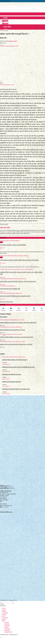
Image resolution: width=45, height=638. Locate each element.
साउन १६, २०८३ (2, 292)
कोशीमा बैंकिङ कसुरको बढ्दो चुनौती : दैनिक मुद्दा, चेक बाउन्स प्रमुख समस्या (18, 282)
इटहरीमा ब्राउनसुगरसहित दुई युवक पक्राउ (11, 382)
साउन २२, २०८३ (2, 284)
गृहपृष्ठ (5, 18)
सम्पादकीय (7, 630)
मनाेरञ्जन (7, 624)
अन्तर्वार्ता (7, 622)
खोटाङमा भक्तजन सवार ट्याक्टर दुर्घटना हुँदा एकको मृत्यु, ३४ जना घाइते (16, 344)
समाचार (5, 21)
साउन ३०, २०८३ (2, 263)
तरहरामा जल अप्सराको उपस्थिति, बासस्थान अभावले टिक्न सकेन (15, 296)
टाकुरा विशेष (7, 27)
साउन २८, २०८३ (2, 277)
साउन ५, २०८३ (2, 299)
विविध (3, 621)
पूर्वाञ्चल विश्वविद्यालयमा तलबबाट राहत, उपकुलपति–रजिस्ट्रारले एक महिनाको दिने (18, 323)
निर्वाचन (5, 24)
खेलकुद (1, 257)
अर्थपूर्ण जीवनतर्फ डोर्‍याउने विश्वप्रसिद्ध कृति (10, 289)
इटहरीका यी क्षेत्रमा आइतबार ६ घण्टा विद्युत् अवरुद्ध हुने (14, 360)
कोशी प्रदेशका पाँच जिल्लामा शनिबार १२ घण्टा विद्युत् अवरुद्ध (16, 389)
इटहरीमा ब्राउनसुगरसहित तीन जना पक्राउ (11, 374)
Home (1, 30)
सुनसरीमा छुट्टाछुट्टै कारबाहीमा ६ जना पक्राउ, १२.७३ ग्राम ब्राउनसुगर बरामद (16, 337)
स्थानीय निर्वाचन (8, 632)
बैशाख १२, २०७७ (3, 43)
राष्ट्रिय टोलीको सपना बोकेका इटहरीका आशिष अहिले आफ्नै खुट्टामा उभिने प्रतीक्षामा (19, 260)
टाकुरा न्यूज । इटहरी (12, 41)
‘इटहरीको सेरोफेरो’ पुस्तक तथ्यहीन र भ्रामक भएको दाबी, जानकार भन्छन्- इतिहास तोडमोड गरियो (21, 273)
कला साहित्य (5, 618)
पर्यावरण (1, 242)
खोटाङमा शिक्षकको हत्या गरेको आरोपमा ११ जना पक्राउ (12, 330)
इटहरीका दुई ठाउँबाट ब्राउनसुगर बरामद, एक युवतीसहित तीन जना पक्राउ (18, 367)
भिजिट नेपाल (7, 629)
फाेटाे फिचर (7, 625)
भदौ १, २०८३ (2, 248)
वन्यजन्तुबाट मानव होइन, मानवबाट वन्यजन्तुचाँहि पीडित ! (13, 245)
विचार (3, 616)
